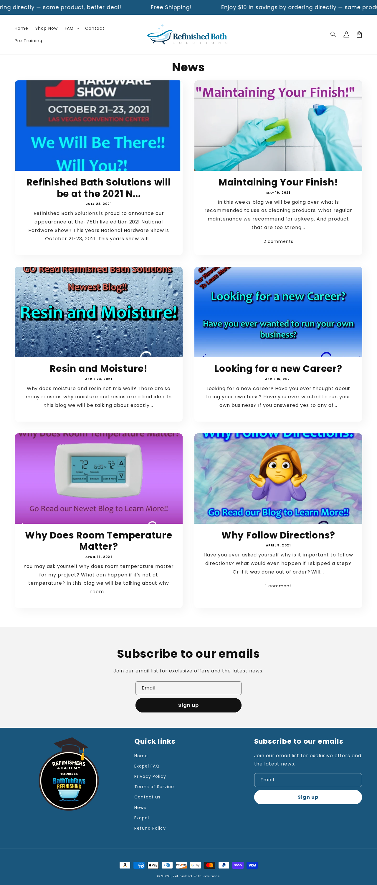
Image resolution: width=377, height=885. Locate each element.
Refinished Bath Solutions (196, 876)
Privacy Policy (150, 776)
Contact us (147, 797)
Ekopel (141, 818)
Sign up (188, 705)
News (140, 808)
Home (141, 756)
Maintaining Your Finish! (278, 182)
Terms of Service (154, 787)
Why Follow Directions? (278, 535)
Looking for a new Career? (278, 368)
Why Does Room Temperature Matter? (98, 541)
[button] (333, 34)
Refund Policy (150, 828)
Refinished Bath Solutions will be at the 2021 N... (99, 188)
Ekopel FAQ (147, 766)
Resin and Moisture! (99, 368)
